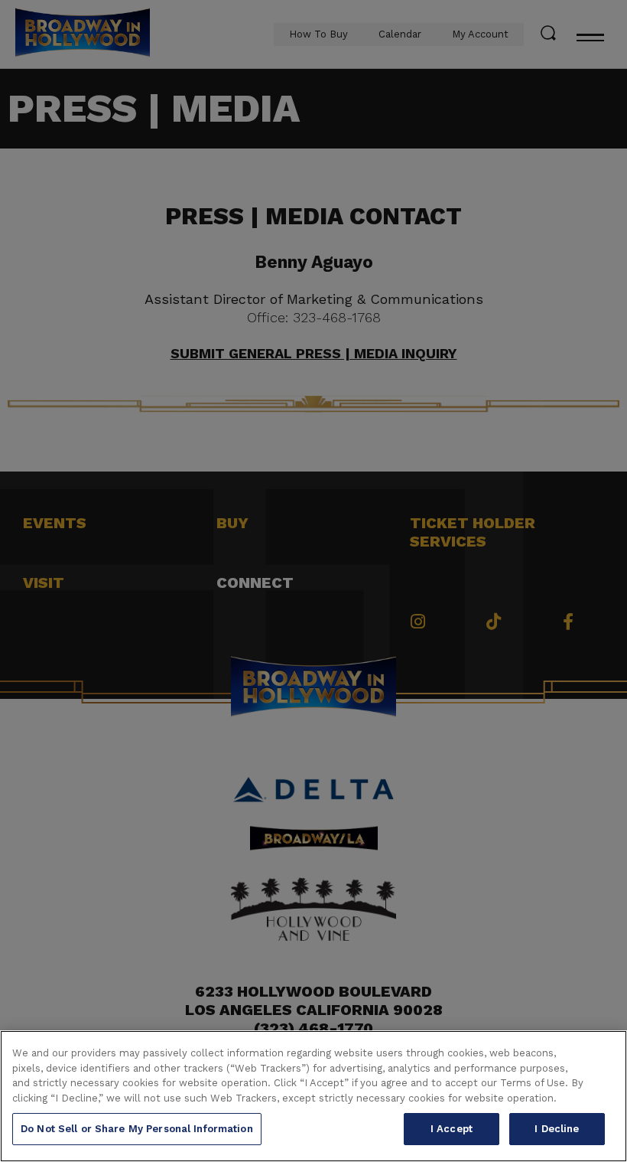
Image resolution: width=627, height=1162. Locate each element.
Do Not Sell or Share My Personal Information (137, 1128)
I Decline (556, 1128)
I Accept (451, 1128)
